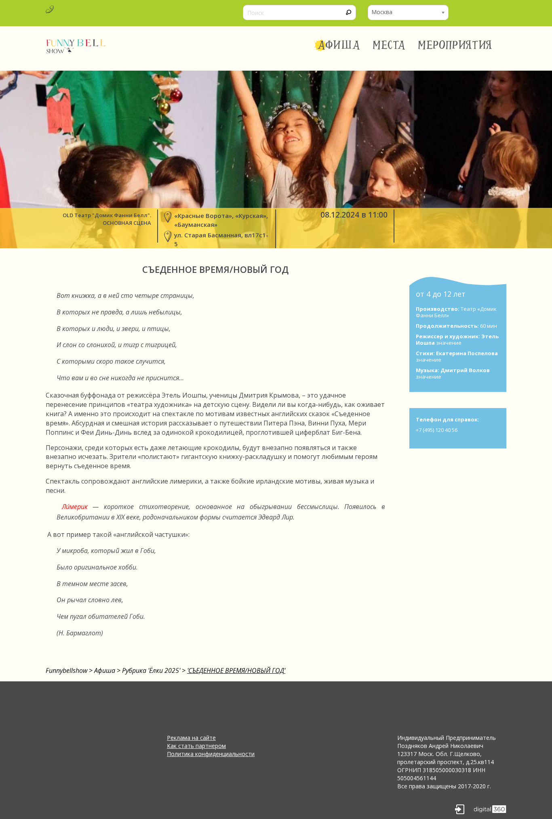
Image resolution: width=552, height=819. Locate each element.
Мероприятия (455, 45)
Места (389, 45)
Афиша (339, 45)
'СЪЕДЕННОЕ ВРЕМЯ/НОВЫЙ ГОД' (236, 670)
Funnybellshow (66, 670)
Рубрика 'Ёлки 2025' (151, 670)
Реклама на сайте (191, 737)
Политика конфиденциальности (211, 754)
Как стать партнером (196, 746)
